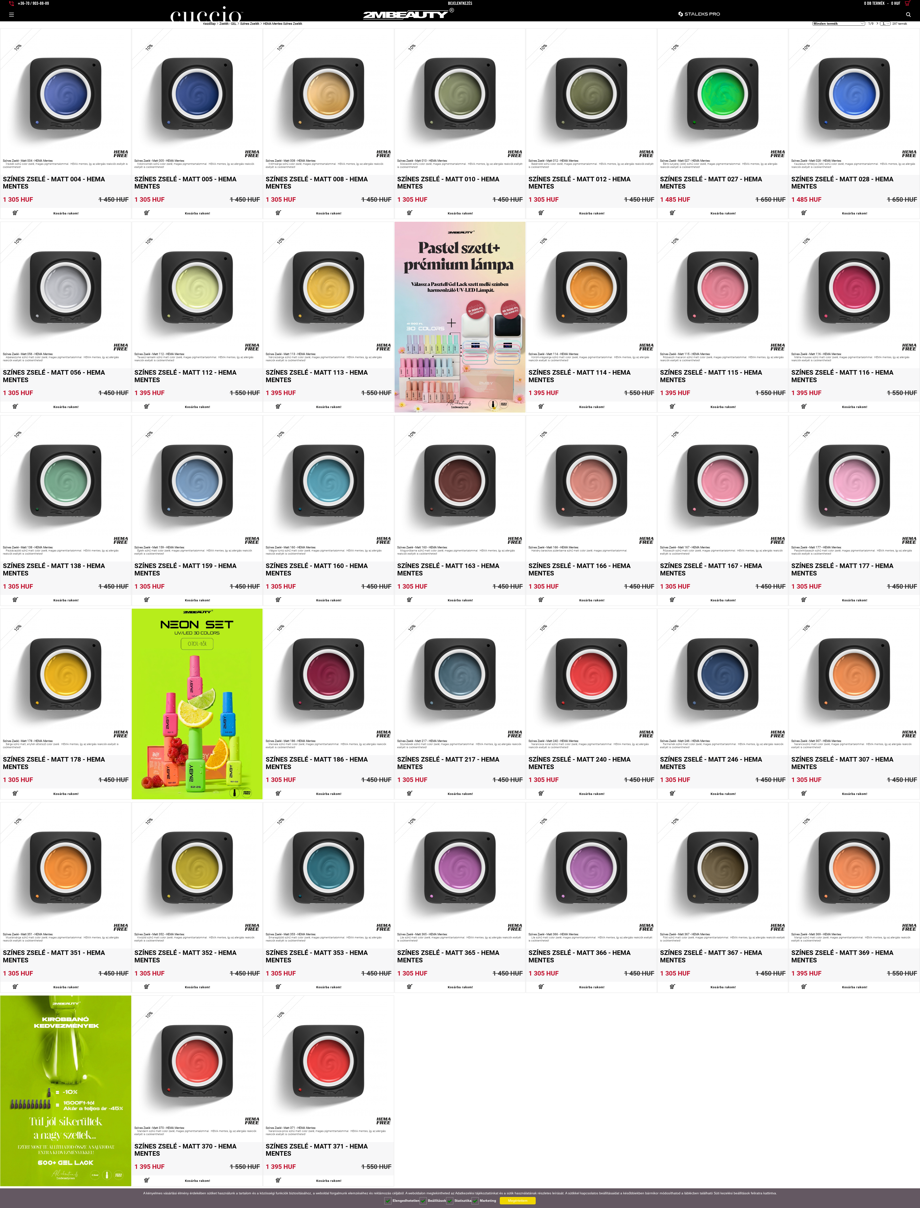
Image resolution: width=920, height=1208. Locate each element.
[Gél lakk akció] (65, 1090)
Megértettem (518, 1200)
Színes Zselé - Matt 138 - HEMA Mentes (54, 569)
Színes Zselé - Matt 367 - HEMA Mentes (711, 956)
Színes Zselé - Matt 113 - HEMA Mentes (317, 376)
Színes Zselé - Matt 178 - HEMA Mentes (54, 763)
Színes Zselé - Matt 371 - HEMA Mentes (317, 1150)
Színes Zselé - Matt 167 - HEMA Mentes (711, 569)
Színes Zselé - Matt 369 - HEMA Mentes (842, 956)
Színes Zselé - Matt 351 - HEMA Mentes (54, 956)
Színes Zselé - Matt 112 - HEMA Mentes (185, 376)
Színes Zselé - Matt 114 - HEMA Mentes (580, 376)
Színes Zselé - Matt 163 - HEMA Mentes (448, 569)
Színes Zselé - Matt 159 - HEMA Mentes (185, 569)
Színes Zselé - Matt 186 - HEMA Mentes (317, 763)
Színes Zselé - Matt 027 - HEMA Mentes (711, 183)
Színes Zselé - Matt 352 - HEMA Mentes (185, 956)
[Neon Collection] (197, 704)
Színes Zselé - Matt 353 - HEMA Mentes (317, 956)
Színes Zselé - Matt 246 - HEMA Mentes (711, 763)
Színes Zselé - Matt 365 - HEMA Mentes (448, 956)
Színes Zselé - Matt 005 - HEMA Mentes (185, 183)
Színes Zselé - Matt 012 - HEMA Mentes (580, 183)
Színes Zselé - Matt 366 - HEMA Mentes (580, 956)
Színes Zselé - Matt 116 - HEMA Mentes (842, 376)
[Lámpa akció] (460, 317)
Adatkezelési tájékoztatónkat (476, 1193)
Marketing (488, 1200)
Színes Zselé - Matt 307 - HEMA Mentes (842, 763)
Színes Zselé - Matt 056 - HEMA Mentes (54, 376)
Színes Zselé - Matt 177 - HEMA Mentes (842, 569)
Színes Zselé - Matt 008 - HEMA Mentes (317, 183)
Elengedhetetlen (406, 1200)
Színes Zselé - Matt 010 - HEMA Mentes (448, 183)
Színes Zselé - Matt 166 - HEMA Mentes (580, 569)
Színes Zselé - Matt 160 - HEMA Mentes (317, 569)
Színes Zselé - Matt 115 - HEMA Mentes (711, 376)
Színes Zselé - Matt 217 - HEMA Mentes (448, 763)
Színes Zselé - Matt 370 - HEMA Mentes (185, 1150)
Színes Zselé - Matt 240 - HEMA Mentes (580, 763)
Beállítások (437, 1200)
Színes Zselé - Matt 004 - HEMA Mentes (54, 183)
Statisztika (463, 1200)
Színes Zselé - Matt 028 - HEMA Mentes (842, 183)
